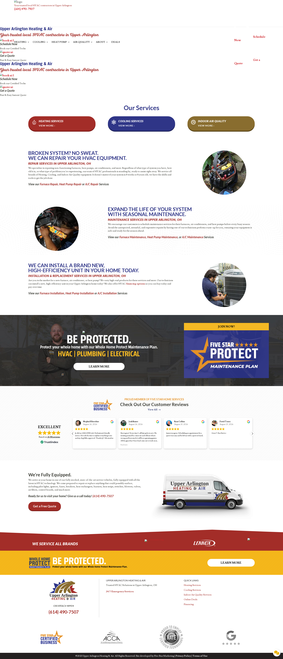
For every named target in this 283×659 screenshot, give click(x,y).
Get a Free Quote (44, 506)
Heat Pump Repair (70, 184)
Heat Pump (59, 42)
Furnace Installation (52, 293)
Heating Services (51, 121)
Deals (115, 42)
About (100, 42)
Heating (20, 42)
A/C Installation (107, 293)
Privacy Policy (183, 655)
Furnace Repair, (49, 184)
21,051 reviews (53, 437)
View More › (47, 125)
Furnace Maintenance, (133, 237)
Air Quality (81, 42)
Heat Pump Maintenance (162, 237)
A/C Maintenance (192, 237)
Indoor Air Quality (212, 121)
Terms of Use (200, 655)
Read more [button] (78, 445)
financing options (135, 283)
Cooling (39, 42)
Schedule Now (8, 44)
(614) (103, 496)
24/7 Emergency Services (120, 591)
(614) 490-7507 (24, 9)
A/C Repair (91, 184)
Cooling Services (130, 121)
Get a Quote (7, 55)
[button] (252, 433)
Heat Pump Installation (79, 293)
